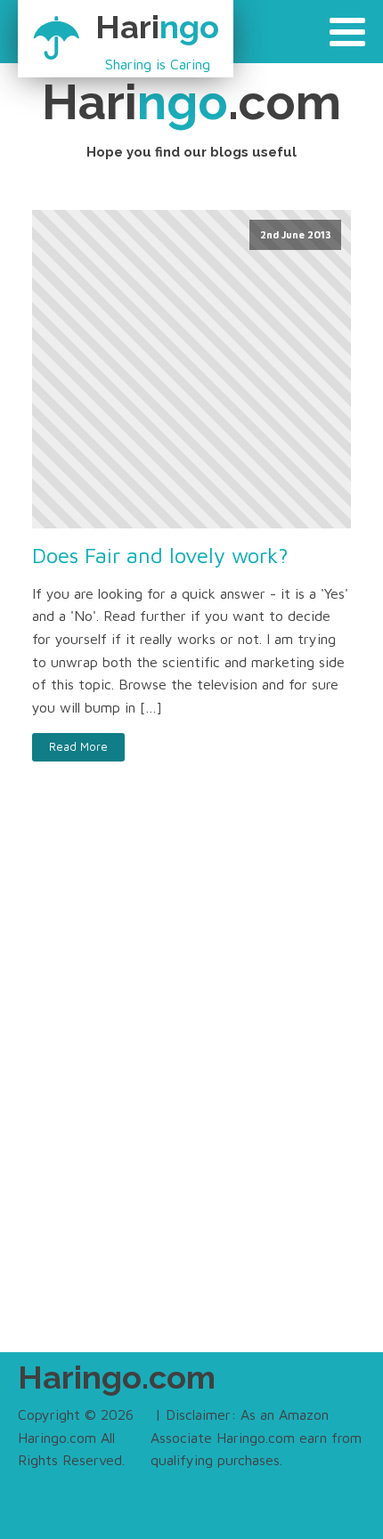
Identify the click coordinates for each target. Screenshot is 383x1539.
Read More (78, 746)
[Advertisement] (191, 1094)
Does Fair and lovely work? (160, 555)
